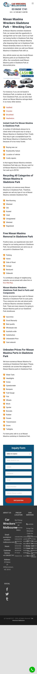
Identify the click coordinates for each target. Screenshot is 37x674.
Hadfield (9, 107)
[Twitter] (7, 594)
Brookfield (9, 115)
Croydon (9, 111)
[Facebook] (7, 589)
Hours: (7, 546)
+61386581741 (8, 555)
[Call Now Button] (32, 669)
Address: (7, 560)
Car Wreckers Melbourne (10, 523)
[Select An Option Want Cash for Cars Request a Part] (18, 454)
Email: (7, 535)
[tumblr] (7, 598)
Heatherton (10, 118)
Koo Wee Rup (8, 283)
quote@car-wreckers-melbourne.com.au (10, 539)
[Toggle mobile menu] (33, 3)
